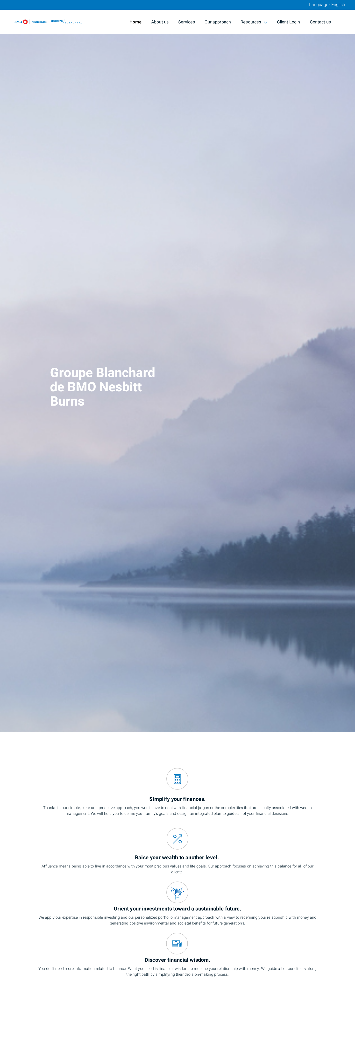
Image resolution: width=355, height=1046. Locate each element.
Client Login (288, 22)
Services (186, 22)
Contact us (320, 22)
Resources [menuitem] (250, 23)
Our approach (218, 22)
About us (160, 22)
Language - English (327, 5)
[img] (177, 366)
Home (135, 22)
